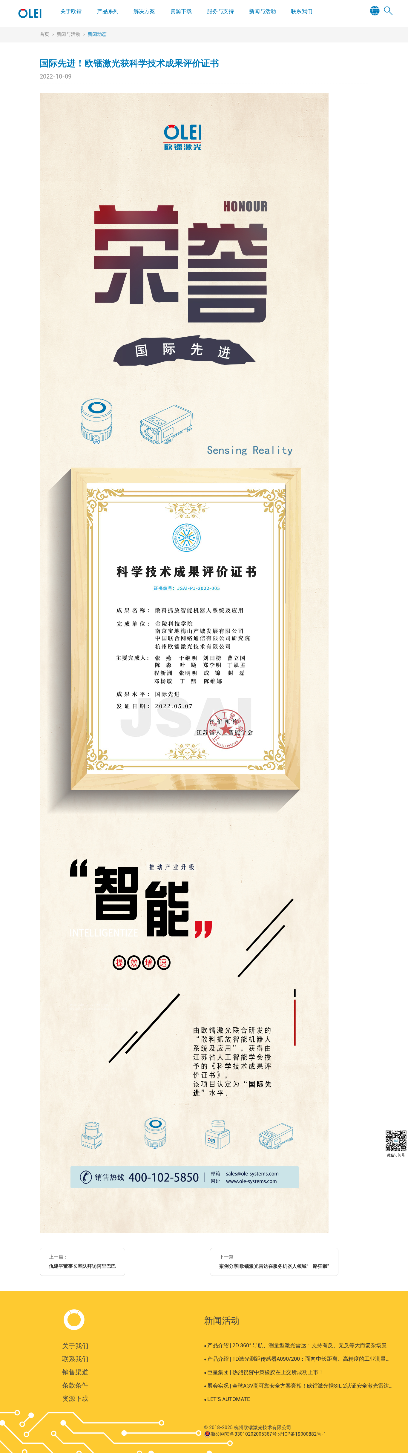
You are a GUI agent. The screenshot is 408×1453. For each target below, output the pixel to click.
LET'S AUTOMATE (227, 1399)
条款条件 (75, 1385)
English (377, 19)
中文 (377, 27)
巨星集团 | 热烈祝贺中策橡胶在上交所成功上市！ (264, 1372)
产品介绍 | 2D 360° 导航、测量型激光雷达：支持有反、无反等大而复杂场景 (295, 1345)
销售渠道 (75, 1372)
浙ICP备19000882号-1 (302, 1434)
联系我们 (301, 11)
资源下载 (181, 11)
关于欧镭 (71, 11)
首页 (44, 34)
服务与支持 (220, 11)
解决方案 (144, 11)
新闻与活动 (262, 11)
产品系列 (108, 11)
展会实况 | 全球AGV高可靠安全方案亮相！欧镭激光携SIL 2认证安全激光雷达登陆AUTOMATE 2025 (298, 1386)
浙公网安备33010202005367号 (244, 1434)
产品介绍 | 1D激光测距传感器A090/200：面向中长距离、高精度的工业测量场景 (298, 1359)
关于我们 (75, 1346)
